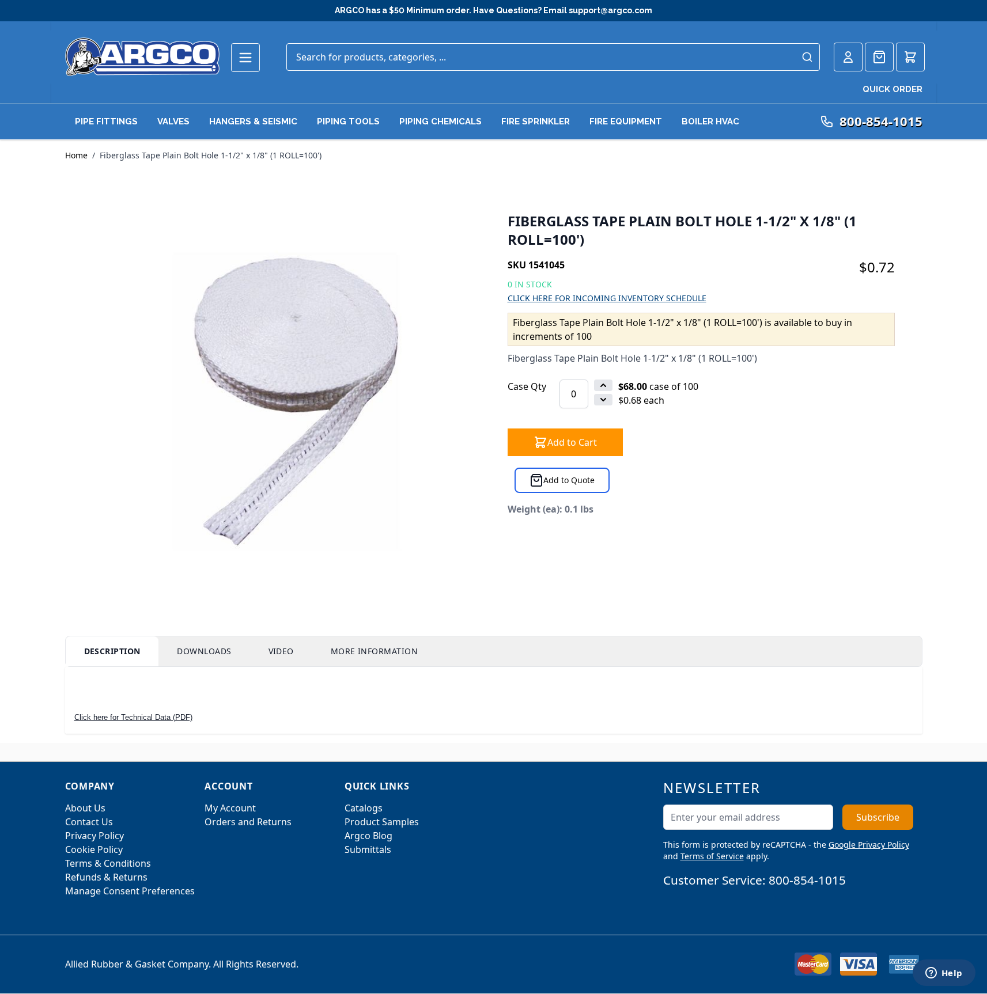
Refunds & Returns (106, 877)
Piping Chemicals (440, 121)
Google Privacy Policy (869, 844)
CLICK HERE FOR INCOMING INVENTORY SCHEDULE (607, 298)
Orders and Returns (248, 821)
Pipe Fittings (106, 121)
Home (76, 155)
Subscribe (877, 817)
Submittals (368, 849)
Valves (173, 121)
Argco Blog (368, 835)
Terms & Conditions (108, 863)
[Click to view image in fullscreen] (286, 401)
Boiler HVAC (710, 121)
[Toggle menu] (245, 57)
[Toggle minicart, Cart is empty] (910, 57)
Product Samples (382, 821)
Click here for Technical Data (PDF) (133, 717)
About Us (85, 808)
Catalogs (364, 808)
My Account (230, 808)
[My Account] (848, 57)
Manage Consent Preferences (130, 891)
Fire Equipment (625, 121)
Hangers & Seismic (253, 121)
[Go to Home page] (142, 56)
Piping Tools (348, 121)
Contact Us (89, 821)
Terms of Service (712, 856)
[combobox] (553, 57)
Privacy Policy (94, 835)
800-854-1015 (807, 880)
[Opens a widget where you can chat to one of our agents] (943, 973)
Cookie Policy (94, 849)
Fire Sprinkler (535, 121)
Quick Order (892, 89)
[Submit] (807, 57)
